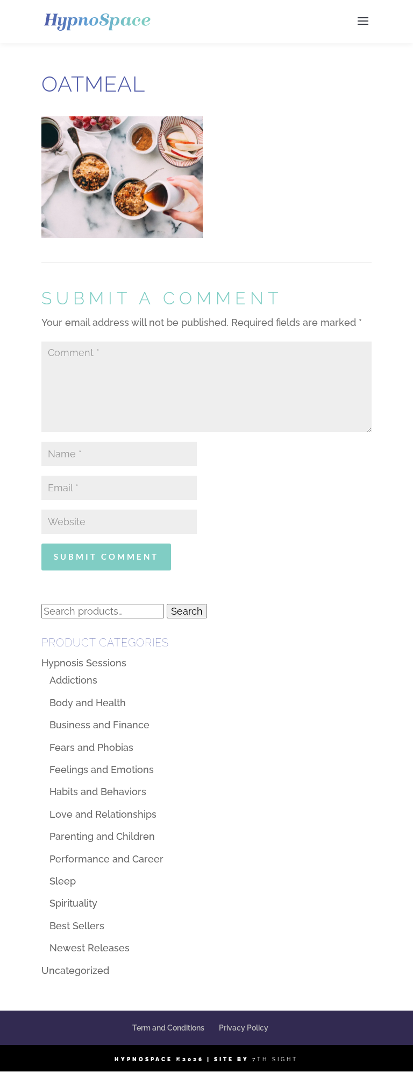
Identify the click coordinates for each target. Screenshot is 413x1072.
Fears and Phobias (91, 747)
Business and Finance (99, 724)
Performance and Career (106, 859)
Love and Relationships (102, 814)
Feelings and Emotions (101, 769)
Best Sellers (76, 925)
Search (187, 611)
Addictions (73, 680)
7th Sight (275, 1059)
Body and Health (87, 702)
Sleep (62, 881)
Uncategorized (75, 970)
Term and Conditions (168, 1028)
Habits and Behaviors (97, 791)
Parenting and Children (102, 836)
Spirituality (73, 903)
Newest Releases (89, 947)
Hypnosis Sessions (83, 663)
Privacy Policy (243, 1028)
